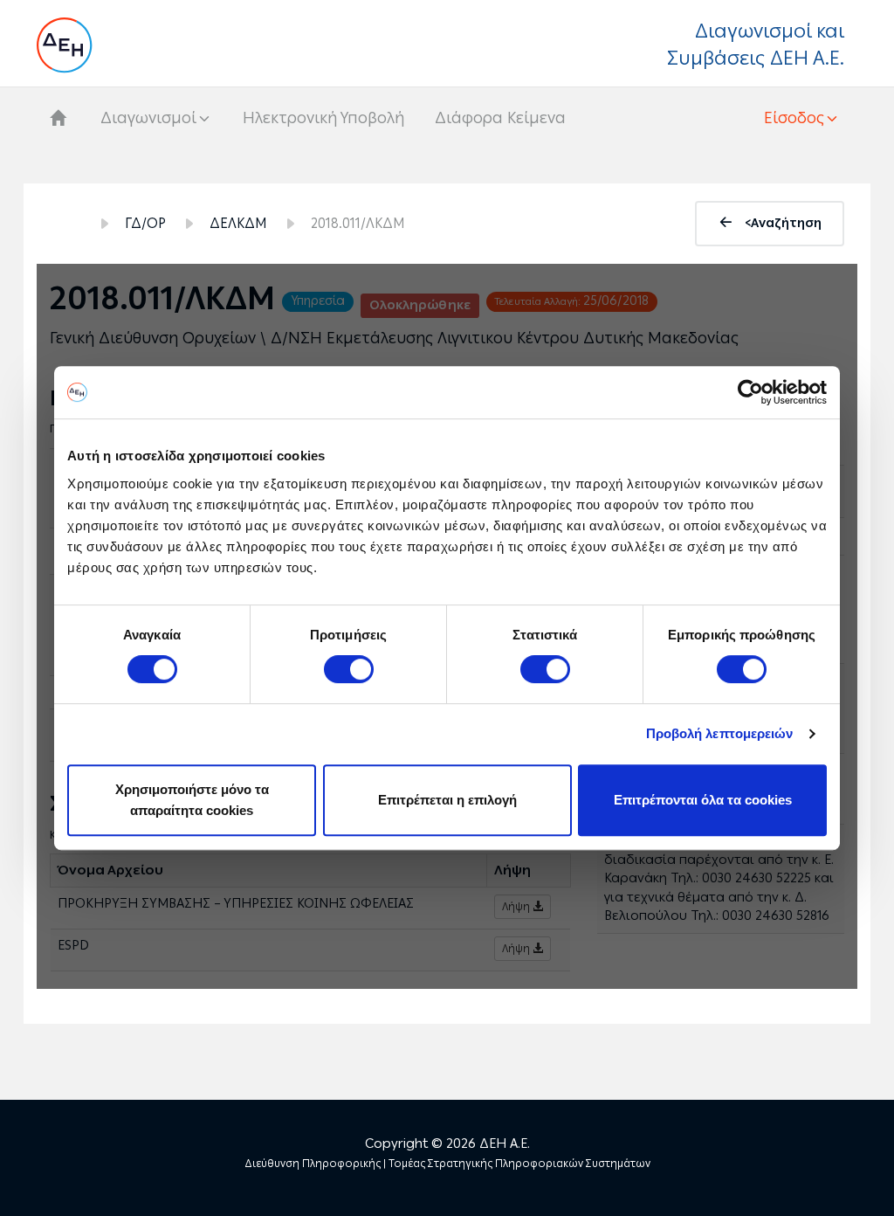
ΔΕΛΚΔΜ (238, 223)
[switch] (349, 669)
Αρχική (65, 223)
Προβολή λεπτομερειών (720, 733)
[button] (802, 118)
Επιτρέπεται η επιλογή (447, 799)
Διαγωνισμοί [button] (148, 118)
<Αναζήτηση (783, 223)
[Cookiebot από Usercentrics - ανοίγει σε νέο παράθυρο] (750, 392)
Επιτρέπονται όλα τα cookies (703, 799)
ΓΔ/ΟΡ (145, 223)
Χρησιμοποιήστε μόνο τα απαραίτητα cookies (192, 800)
